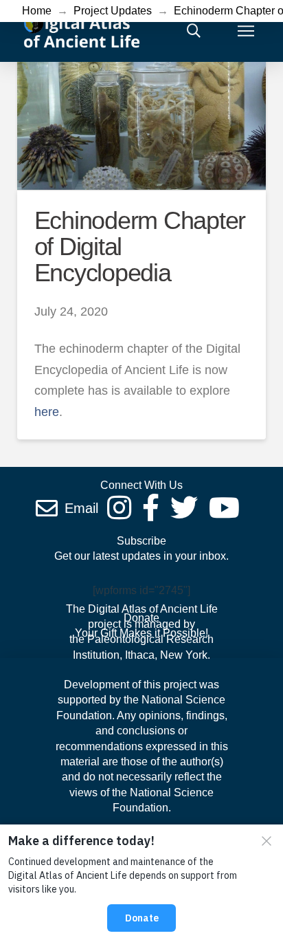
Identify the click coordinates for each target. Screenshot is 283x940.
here (46, 412)
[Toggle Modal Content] (194, 31)
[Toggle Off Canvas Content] (246, 31)
